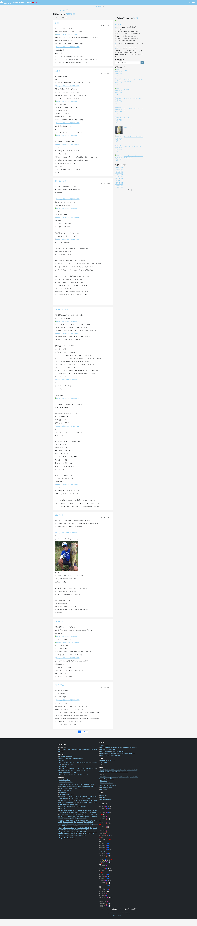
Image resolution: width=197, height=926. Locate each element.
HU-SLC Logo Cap (124, 777)
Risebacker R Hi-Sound (69, 772)
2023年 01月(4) (119, 176)
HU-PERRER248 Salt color (107, 749)
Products (22, 2)
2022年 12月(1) (119, 178)
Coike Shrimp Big (72, 796)
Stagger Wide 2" (85, 820)
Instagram (103, 797)
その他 (103, 851)
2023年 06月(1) (119, 167)
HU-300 (72, 768)
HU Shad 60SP (63, 766)
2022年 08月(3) (119, 185)
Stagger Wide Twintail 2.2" (66, 824)
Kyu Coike (63, 804)
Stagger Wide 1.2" (64, 820)
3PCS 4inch (70, 794)
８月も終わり (60, 71)
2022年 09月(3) (119, 184)
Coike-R (81, 802)
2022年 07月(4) (119, 187)
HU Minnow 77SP (68, 764)
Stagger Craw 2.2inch (65, 832)
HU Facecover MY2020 (106, 787)
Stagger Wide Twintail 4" (72, 826)
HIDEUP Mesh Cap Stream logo (109, 777)
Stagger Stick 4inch (77, 784)
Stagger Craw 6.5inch (88, 833)
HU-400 (88, 768)
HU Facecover (104, 789)
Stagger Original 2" (77, 814)
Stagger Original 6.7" (80, 818)
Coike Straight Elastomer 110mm (68, 786)
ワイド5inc (59, 685)
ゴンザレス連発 (61, 309)
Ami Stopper (103, 762)
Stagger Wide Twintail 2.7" (82, 824)
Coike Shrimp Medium (74, 798)
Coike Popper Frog (64, 780)
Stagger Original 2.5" (88, 814)
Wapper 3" (62, 790)
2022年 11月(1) (119, 180)
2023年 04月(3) (119, 171)
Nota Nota (62, 758)
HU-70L (86, 770)
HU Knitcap (103, 781)
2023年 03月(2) (119, 173)
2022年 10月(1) (119, 182)
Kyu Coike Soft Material (73, 804)
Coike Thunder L (87, 810)
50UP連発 (59, 515)
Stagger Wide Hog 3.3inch (73, 829)
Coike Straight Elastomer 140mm (87, 786)
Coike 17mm (70, 800)
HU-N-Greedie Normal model (67, 774)
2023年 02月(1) (119, 174)
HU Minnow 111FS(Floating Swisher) (80, 762)
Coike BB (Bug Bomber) (65, 782)
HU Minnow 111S (105, 747)
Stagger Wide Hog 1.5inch (66, 828)
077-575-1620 (113, 913)
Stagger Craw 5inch (75, 833)
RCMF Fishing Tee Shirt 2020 (117, 770)
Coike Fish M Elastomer (79, 806)
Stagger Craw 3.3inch (91, 832)
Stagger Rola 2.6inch (65, 835)
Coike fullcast (93, 800)
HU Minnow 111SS (116, 747)
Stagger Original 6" (69, 818)
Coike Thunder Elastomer (75, 810)
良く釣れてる (60, 181)
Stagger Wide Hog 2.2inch (82, 828)
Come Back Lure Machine (107, 760)
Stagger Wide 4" (78, 822)
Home (15, 2)
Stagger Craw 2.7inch (78, 832)
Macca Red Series (69, 749)
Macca (61, 749)
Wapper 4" (69, 790)
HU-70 (60, 770)
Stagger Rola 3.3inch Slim (79, 835)
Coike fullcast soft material (65, 802)
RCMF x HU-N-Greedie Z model (119, 772)
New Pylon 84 (63, 756)
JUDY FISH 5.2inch (76, 788)
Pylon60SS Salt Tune (118, 751)
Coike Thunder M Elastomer (88, 812)
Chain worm (62, 792)
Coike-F (76, 802)
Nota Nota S (69, 758)
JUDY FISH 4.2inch (64, 788)
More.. (129, 189)
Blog (59, 10)
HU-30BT (77, 768)
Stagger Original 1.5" (65, 814)
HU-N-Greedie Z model (82, 774)
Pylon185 (70, 756)
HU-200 (67, 768)
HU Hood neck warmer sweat (108, 785)
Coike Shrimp (63, 796)
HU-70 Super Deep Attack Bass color (73, 770)
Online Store (103, 795)
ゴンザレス (60, 621)
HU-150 (61, 768)
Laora (60, 772)
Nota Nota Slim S (78, 758)
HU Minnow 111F (64, 762)
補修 (57, 23)
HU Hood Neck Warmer (106, 783)
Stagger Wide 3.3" (68, 822)
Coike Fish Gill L (63, 808)
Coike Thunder (63, 810)
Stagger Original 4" (85, 816)
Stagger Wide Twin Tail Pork (67, 838)
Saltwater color (104, 745)
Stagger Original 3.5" (73, 816)
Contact (193, 2)
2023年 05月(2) (119, 169)
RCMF (102, 770)
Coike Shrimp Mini (86, 798)
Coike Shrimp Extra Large (85, 796)
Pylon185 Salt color (105, 751)
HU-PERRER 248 (64, 760)
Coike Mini (85, 800)
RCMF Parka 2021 (104, 772)
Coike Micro (78, 800)
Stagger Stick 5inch (88, 784)
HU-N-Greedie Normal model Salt (109, 753)
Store (29, 2)
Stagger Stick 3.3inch (65, 784)
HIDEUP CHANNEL (106, 799)
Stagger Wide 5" (88, 822)
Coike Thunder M (75, 812)
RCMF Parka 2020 (132, 770)
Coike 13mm (62, 800)
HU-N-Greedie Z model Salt (127, 753)
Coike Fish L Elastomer (65, 806)
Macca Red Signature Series (83, 749)
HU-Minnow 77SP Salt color (130, 747)
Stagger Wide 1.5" (75, 820)
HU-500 (94, 768)
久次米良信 (65, 10)
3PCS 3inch (62, 794)
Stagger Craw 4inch (63, 833)
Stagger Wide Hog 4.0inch (88, 829)
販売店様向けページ (119, 915)
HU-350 (83, 768)
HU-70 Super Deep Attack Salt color (110, 755)
